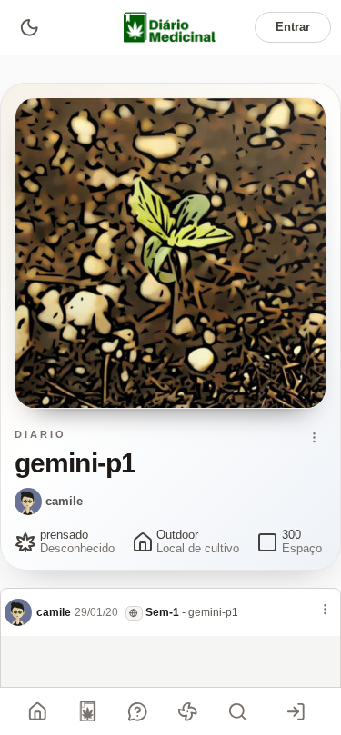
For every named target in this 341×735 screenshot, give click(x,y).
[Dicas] (188, 711)
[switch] (28, 26)
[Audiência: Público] (134, 613)
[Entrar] (295, 711)
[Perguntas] (138, 711)
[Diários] (88, 711)
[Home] (38, 711)
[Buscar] (238, 711)
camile (64, 501)
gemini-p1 (213, 612)
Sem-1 (162, 612)
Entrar (293, 27)
